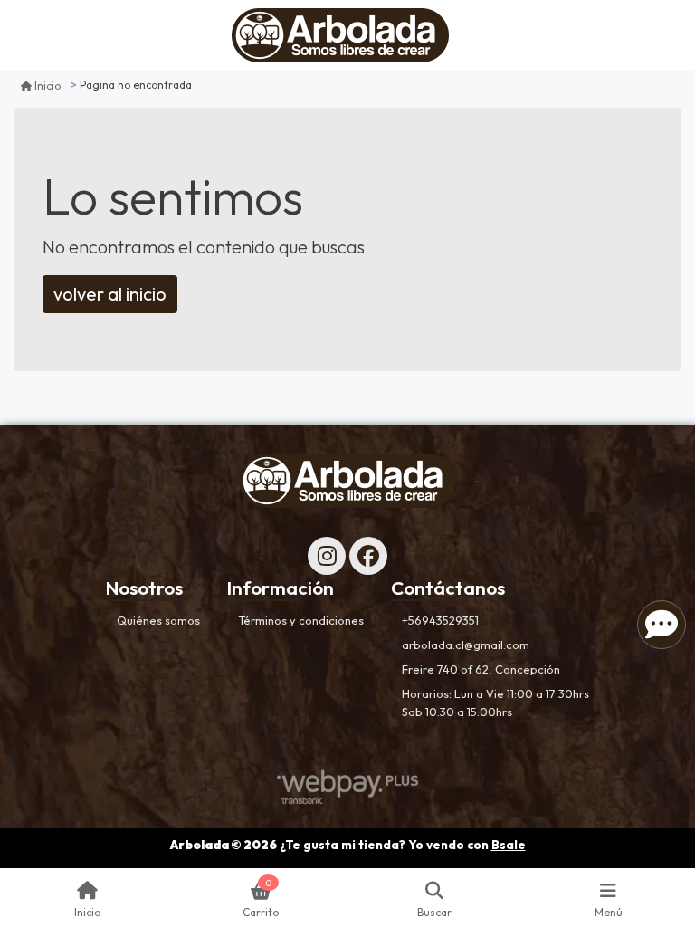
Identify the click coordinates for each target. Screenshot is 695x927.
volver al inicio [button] (110, 293)
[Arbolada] (340, 35)
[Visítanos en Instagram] (327, 556)
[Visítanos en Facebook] (368, 556)
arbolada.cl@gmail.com (465, 644)
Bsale (508, 844)
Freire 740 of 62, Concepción (481, 669)
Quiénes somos (158, 620)
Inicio (47, 85)
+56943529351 (440, 620)
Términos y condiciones (301, 620)
